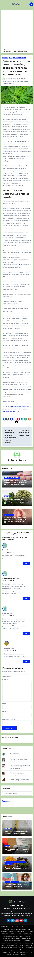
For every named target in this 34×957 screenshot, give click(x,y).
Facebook (6, 801)
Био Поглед (17, 905)
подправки (8, 864)
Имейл (4, 711)
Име (4, 703)
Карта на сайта (15, 753)
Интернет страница (8, 719)
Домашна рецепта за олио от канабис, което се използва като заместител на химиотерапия (16, 68)
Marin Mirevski (7, 550)
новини (7, 846)
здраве (5, 57)
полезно (16, 57)
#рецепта (11, 83)
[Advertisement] (17, 28)
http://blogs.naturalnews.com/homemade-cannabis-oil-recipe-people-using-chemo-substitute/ (16, 409)
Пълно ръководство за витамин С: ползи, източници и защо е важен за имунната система (16, 833)
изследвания (15, 477)
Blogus (15, 954)
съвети (23, 57)
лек (11, 57)
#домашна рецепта (10, 81)
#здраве (19, 81)
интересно (15, 882)
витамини (8, 828)
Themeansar (23, 954)
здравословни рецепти (18, 862)
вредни (7, 882)
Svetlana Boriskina (8, 578)
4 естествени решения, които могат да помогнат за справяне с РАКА (16, 501)
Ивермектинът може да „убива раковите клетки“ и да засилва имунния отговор (15, 482)
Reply (26, 563)
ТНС (19, 264)
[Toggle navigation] (2, 4)
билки (7, 862)
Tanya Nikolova (12, 78)
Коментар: (6, 679)
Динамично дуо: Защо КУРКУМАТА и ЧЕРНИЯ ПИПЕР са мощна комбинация (17, 868)
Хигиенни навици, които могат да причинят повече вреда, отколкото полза (17, 886)
